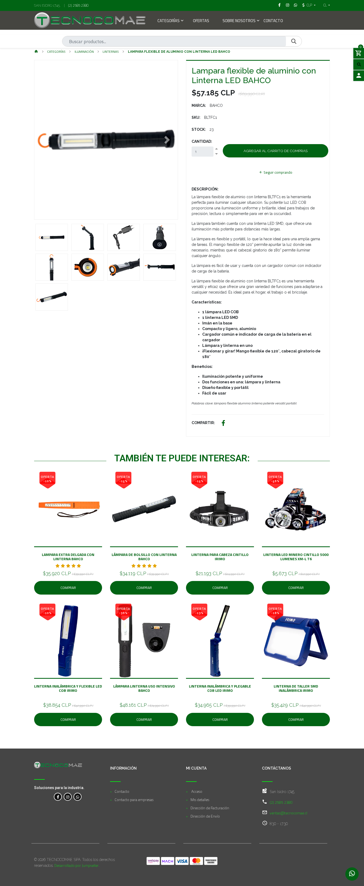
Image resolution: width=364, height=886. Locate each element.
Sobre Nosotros (239, 21)
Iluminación (84, 51)
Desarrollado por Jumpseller (76, 865)
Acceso (196, 791)
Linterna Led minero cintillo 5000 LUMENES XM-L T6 (296, 557)
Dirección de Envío (205, 816)
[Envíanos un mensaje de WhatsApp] (352, 874)
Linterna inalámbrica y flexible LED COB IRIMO (68, 688)
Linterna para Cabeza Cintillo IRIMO (220, 557)
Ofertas (201, 21)
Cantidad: (202, 141)
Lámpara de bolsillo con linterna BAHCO (144, 557)
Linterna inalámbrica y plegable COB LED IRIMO (220, 688)
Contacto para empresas (134, 799)
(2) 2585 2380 (78, 5)
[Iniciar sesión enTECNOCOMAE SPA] (358, 75)
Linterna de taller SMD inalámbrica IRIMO (296, 688)
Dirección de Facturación (210, 808)
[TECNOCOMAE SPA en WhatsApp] (78, 797)
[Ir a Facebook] (279, 5)
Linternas (111, 51)
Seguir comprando (277, 172)
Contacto (273, 21)
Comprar (68, 587)
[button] (45, 140)
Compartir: (203, 423)
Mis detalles (200, 799)
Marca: (199, 105)
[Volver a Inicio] (36, 51)
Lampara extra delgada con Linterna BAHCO (68, 557)
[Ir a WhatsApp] (295, 5)
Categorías (168, 21)
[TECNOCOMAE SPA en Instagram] (68, 797)
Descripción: (205, 189)
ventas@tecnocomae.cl (288, 813)
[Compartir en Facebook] (223, 423)
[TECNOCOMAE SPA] (89, 20)
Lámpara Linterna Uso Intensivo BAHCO (144, 688)
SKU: (196, 117)
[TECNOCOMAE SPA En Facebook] (58, 797)
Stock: (199, 129)
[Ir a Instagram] (287, 5)
